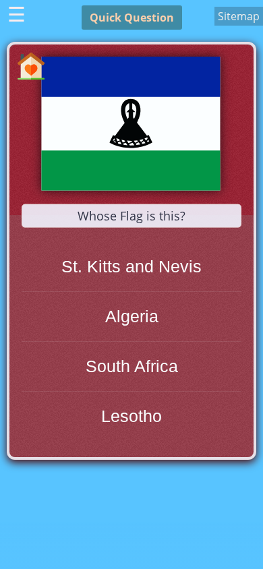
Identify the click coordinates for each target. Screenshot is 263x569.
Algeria (131, 316)
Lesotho (131, 416)
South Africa (132, 366)
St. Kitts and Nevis (131, 266)
